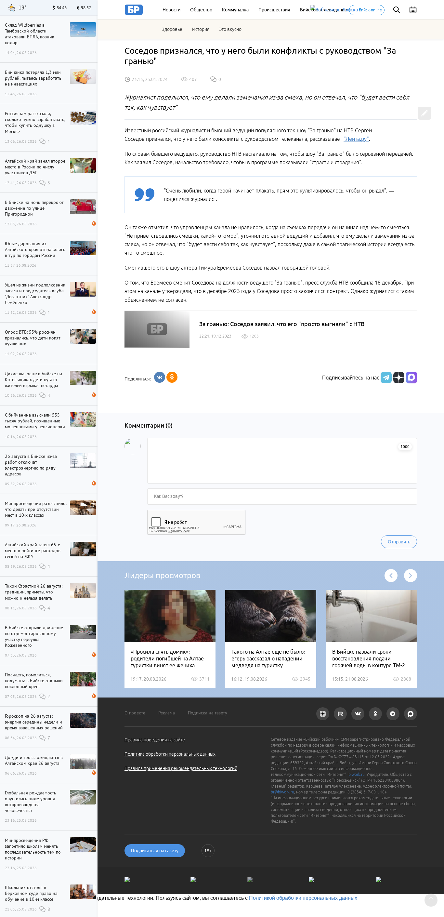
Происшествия (274, 9)
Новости (171, 9)
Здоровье (172, 29)
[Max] (411, 377)
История (200, 29)
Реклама (166, 713)
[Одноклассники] (171, 377)
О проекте (134, 713)
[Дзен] (398, 377)
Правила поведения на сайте (154, 739)
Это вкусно (230, 29)
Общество (201, 9)
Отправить (399, 541)
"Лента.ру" (356, 139)
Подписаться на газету (154, 850)
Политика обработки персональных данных (169, 754)
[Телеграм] (385, 377)
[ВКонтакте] (159, 377)
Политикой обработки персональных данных (303, 898)
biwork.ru (356, 774)
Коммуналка (235, 9)
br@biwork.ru (282, 792)
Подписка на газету (207, 713)
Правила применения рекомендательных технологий (180, 768)
